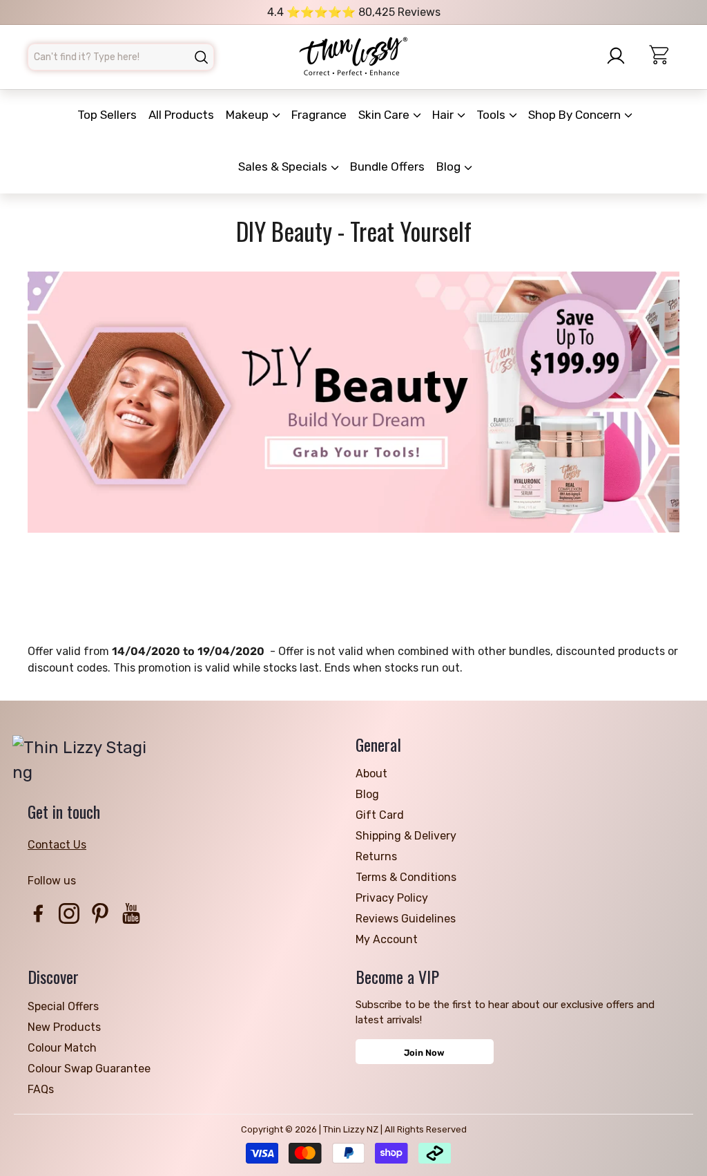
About (371, 773)
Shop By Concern (575, 115)
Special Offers (63, 1006)
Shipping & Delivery (406, 835)
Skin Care (385, 115)
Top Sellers (107, 115)
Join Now (424, 1052)
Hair (444, 115)
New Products (64, 1027)
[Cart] (664, 57)
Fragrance (319, 115)
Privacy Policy (392, 897)
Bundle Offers (387, 166)
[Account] (620, 56)
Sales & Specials (284, 166)
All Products (181, 115)
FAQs (41, 1089)
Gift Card (380, 815)
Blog (449, 166)
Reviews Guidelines (406, 918)
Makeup (248, 115)
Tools (492, 115)
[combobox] (121, 57)
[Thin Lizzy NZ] (353, 57)
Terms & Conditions (406, 877)
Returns (376, 856)
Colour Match (62, 1047)
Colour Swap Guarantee (89, 1068)
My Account (387, 939)
